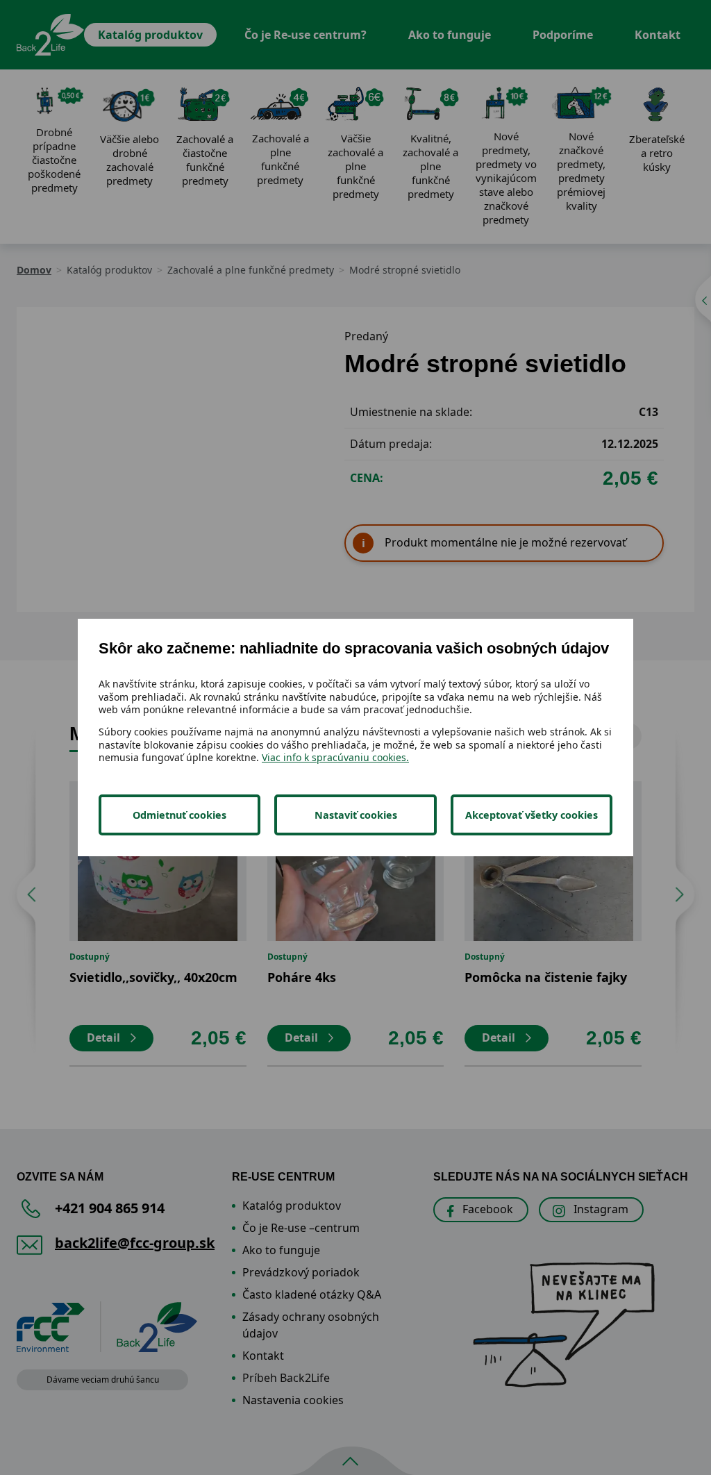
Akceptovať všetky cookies (531, 815)
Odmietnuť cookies (179, 815)
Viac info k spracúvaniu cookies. (335, 757)
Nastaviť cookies (356, 815)
